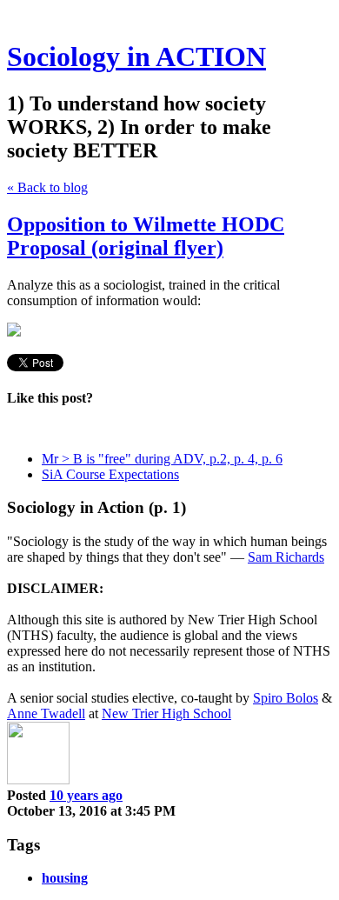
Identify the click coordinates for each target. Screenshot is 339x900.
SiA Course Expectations (110, 474)
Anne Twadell (46, 713)
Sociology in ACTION (136, 56)
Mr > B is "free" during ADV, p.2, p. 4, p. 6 (162, 458)
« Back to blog (47, 187)
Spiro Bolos (285, 697)
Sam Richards (286, 557)
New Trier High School (166, 713)
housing (65, 877)
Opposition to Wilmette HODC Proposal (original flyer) (145, 236)
